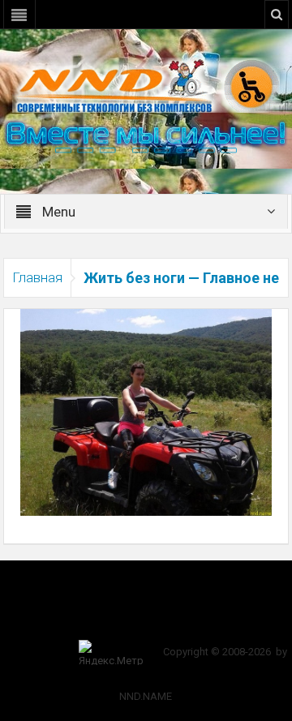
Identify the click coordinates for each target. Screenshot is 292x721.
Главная (37, 277)
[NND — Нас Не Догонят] (146, 84)
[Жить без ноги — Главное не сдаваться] (146, 411)
